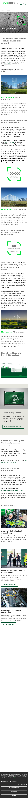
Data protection (8, 778)
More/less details (21, 784)
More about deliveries (9, 545)
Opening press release (9, 584)
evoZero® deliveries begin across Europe (12, 532)
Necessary (5, 781)
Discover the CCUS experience (13, 426)
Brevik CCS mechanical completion (11, 611)
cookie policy (15, 777)
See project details (8, 624)
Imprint (2, 778)
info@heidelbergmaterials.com (12, 499)
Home (2, 10)
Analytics (14, 781)
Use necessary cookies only (14, 787)
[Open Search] (24, 3)
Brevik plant (9, 142)
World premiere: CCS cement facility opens (13, 572)
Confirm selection (14, 791)
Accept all (14, 795)
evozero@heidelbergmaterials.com (12, 490)
